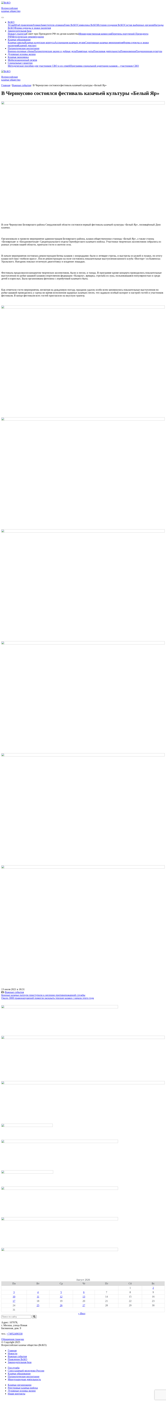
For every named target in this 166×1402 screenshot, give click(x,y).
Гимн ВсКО (70, 25)
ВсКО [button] (11, 22)
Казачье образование (19, 1373)
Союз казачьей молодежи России (26, 1370)
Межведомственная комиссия (95, 33)
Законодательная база (19, 1362)
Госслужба (13, 1367)
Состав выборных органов (139, 25)
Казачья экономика (18, 57)
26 (61, 1305)
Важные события (14, 992)
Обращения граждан (12, 1339)
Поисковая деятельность (106, 51)
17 (14, 1301)
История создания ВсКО (110, 25)
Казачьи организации (19, 1385)
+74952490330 (15, 1333)
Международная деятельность (24, 1379)
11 (38, 1296)
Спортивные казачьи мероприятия (104, 42)
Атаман (36, 25)
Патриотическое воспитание (23, 1376)
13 (84, 1296)
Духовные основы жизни (22, 54)
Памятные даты (84, 51)
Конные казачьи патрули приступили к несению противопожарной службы (43, 995)
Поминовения (128, 51)
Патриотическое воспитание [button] (23, 48)
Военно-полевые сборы (21, 51)
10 (14, 1296)
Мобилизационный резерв (22, 60)
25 (38, 1305)
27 (84, 1305)
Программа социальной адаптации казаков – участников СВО (104, 65)
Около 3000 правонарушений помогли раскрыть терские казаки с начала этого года (47, 998)
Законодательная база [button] (19, 30)
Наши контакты (16, 1393)
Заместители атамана (52, 25)
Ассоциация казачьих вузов (69, 42)
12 (61, 1296)
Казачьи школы (16, 42)
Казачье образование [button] (19, 39)
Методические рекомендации (27, 36)
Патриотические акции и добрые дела (55, 51)
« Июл (81, 1313)
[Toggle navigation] (2, 17)
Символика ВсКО (87, 25)
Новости (12, 1353)
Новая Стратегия (17, 33)
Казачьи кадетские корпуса (39, 42)
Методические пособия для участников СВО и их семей (39, 65)
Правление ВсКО (17, 1359)
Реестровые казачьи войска (23, 1387)
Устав (11, 25)
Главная (12, 1350)
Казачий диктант (27, 45)
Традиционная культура (149, 51)
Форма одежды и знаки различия (32, 28)
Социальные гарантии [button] (20, 63)
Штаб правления (23, 25)
